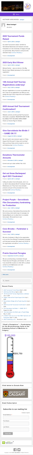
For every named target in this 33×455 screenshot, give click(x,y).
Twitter (18, 449)
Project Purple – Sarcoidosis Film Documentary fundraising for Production (16, 202)
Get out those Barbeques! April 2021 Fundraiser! (14, 174)
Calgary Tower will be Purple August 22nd (14, 297)
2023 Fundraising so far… (10, 319)
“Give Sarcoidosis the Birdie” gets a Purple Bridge (16, 312)
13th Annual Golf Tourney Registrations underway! (14, 83)
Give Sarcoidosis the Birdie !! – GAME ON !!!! (16, 132)
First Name (6, 421)
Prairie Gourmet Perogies (14, 253)
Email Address (7, 415)
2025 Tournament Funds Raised (12, 290)
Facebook (15, 449)
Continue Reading (17, 52)
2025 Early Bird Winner (13, 62)
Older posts (4, 274)
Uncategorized (11, 55)
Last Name (6, 427)
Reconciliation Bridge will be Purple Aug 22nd (15, 301)
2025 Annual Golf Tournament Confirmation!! (15, 305)
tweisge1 (22, 19)
